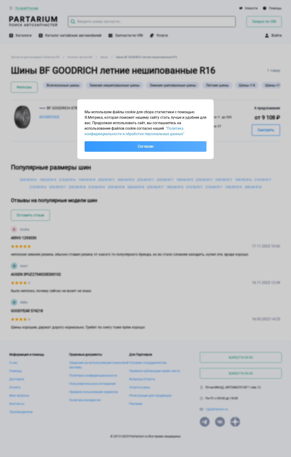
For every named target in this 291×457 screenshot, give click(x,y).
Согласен (145, 146)
